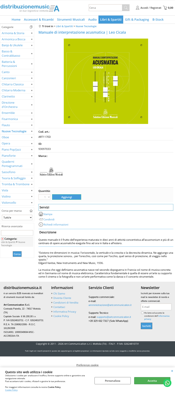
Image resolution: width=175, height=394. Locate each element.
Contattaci (59, 307)
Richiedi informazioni (55, 224)
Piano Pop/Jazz (11, 149)
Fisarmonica (10, 119)
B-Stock (158, 19)
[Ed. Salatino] (51, 184)
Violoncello (9, 203)
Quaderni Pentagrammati (12, 164)
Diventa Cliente (62, 298)
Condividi (49, 219)
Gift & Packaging (137, 19)
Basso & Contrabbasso (11, 53)
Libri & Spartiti (111, 19)
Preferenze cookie (87, 365)
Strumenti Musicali (71, 19)
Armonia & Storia (13, 33)
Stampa (47, 214)
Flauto (6, 125)
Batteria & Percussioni (9, 64)
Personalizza (112, 380)
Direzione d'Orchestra (9, 105)
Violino (6, 196)
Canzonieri (9, 78)
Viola (5, 190)
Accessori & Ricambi (39, 19)
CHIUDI (172, 370)
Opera (6, 143)
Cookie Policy (11, 390)
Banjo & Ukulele (12, 45)
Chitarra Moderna (13, 90)
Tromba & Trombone (16, 184)
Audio (92, 19)
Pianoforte (9, 156)
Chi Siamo (59, 293)
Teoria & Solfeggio (14, 178)
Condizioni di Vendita (65, 302)
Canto (6, 72)
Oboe (5, 137)
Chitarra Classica (13, 84)
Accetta (152, 380)
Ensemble (8, 113)
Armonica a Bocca (13, 39)
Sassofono (8, 172)
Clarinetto (8, 96)
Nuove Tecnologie (14, 131)
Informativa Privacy (64, 311)
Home (16, 19)
